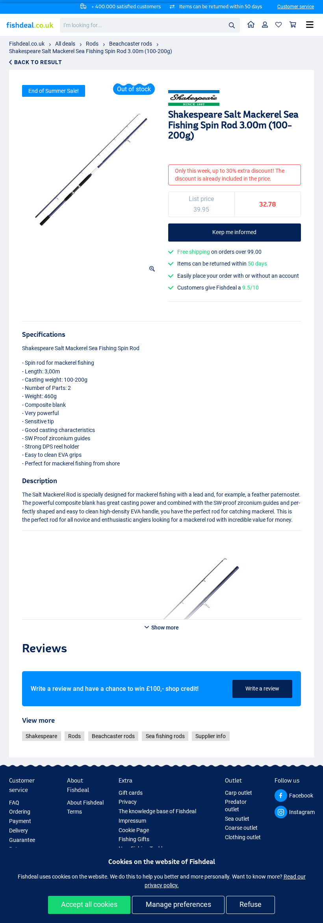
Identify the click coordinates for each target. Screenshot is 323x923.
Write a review (262, 688)
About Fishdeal (85, 802)
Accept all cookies (89, 904)
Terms (74, 812)
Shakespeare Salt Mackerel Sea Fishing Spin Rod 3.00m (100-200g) (90, 51)
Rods (92, 44)
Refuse (250, 904)
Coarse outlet (241, 828)
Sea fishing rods (165, 736)
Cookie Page (134, 830)
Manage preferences (178, 904)
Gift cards (131, 793)
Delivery (18, 830)
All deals (65, 44)
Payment (20, 821)
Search (231, 24)
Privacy (128, 802)
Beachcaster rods (130, 44)
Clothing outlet (243, 837)
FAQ (14, 802)
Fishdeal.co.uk (27, 44)
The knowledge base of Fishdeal (157, 811)
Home (251, 25)
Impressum (132, 821)
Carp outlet (238, 793)
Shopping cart (293, 25)
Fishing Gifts (134, 839)
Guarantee (22, 840)
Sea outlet (237, 819)
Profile (265, 25)
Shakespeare (41, 736)
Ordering (19, 812)
